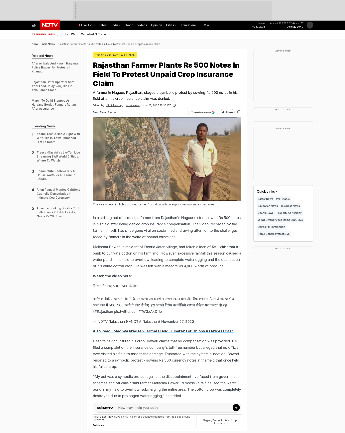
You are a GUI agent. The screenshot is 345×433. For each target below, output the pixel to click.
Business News (290, 205)
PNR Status (283, 198)
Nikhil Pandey (114, 105)
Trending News (44, 126)
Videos (142, 25)
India (115, 25)
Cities (170, 25)
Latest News (265, 198)
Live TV (86, 25)
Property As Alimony (289, 212)
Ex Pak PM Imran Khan (271, 226)
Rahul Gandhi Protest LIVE (274, 233)
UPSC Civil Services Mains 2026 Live (280, 219)
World (129, 25)
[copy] (239, 112)
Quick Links (266, 191)
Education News (268, 205)
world (100, 419)
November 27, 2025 (177, 321)
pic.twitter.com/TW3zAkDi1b (138, 311)
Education (188, 25)
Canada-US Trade (93, 34)
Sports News (266, 212)
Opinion (156, 25)
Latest (103, 25)
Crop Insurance (225, 422)
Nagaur (207, 420)
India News (133, 105)
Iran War (70, 34)
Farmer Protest (221, 420)
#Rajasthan (104, 311)
